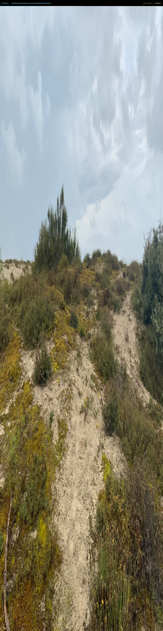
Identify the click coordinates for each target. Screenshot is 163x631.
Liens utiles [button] (147, 3)
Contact (158, 3)
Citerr (5, 3)
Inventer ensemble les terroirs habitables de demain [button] (30, 3)
